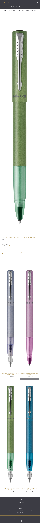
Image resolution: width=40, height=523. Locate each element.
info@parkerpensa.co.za (20, 503)
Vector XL (8, 245)
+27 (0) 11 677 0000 (20, 502)
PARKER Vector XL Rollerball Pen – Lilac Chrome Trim (29, 374)
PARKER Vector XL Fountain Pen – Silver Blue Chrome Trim (10, 374)
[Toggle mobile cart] (33, 3)
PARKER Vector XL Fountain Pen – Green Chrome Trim (10, 489)
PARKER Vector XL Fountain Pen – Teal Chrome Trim (29, 489)
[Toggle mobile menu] (37, 2)
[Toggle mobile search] (35, 3)
